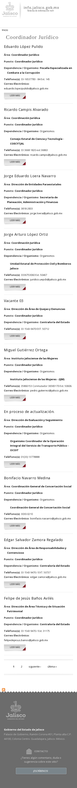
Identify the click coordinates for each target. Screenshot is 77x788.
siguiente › (35, 666)
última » (52, 666)
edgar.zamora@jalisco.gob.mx (48, 577)
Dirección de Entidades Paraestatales (36, 184)
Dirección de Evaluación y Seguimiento (37, 420)
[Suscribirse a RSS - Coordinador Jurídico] (3, 689)
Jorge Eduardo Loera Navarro (30, 175)
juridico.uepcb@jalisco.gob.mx (48, 279)
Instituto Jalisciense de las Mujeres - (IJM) (37, 379)
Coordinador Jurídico (25, 55)
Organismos (47, 131)
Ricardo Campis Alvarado (26, 109)
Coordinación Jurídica (25, 118)
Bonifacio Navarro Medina (27, 478)
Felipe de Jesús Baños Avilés (29, 598)
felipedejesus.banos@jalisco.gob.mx (26, 640)
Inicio (5, 30)
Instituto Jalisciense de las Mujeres (34, 358)
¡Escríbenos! (40, 771)
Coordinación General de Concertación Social (41, 486)
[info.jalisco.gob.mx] (10, 14)
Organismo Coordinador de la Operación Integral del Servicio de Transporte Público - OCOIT (39, 445)
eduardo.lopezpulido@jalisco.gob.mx (26, 88)
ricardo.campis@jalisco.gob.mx (48, 155)
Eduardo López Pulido (23, 46)
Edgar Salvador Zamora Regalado (33, 539)
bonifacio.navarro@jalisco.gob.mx (50, 518)
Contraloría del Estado (55, 322)
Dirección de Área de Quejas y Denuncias (38, 309)
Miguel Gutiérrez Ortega (26, 350)
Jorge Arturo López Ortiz (26, 234)
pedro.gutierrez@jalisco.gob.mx (49, 390)
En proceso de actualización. (29, 411)
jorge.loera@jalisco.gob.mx (46, 213)
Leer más (18, 95)
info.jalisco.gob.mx (41, 7)
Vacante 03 (13, 300)
